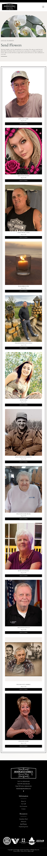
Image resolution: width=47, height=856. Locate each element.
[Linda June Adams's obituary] (23, 694)
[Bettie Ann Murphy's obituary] (23, 523)
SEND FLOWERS (23, 123)
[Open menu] (43, 7)
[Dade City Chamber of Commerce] (32, 841)
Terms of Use (24, 851)
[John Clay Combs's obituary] (23, 71)
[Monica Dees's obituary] (23, 353)
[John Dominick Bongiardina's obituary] (23, 409)
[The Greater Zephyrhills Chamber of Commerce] (40, 841)
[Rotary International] (7, 841)
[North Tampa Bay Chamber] (23, 841)
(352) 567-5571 (28, 786)
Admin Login (31, 851)
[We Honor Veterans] (15, 841)
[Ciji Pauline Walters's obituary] (23, 128)
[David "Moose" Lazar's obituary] (23, 185)
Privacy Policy (16, 851)
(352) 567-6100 (26, 781)
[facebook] (23, 791)
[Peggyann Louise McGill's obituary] (23, 466)
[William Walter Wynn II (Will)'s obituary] (23, 296)
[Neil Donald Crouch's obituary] (23, 580)
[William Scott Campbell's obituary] (23, 637)
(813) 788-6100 (26, 783)
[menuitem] (23, 801)
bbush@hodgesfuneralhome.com (23, 788)
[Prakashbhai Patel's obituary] (23, 242)
